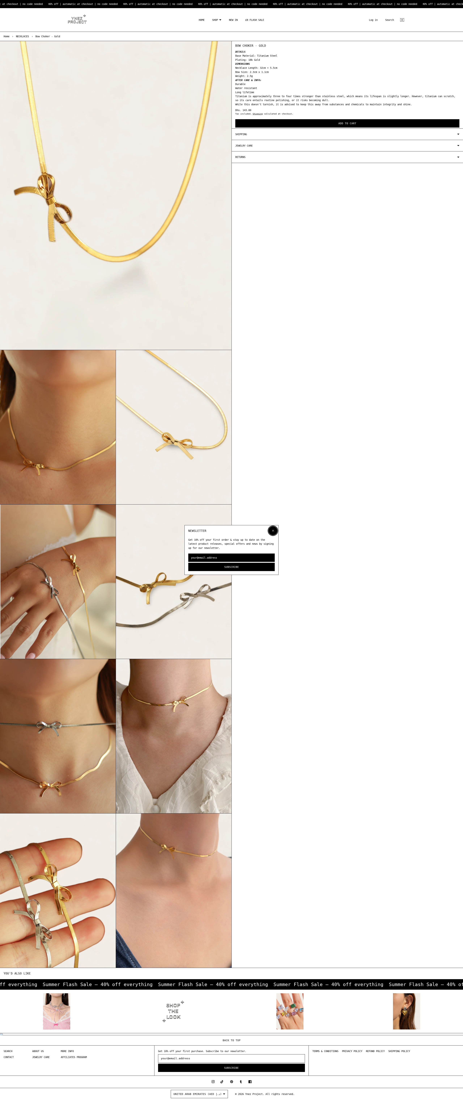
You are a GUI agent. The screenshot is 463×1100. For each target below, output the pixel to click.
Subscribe (231, 566)
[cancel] (272, 530)
